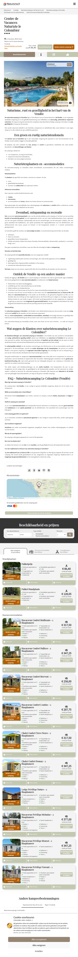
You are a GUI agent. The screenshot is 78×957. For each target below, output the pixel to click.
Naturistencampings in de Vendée (14, 910)
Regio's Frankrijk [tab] (50, 905)
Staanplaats (39, 534)
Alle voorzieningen (13, 475)
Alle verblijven (15, 551)
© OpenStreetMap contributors (15, 498)
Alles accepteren (39, 939)
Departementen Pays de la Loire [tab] (32, 905)
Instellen (39, 951)
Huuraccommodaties (42, 536)
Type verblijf (37, 531)
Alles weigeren (39, 945)
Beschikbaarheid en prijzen (66, 575)
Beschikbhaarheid (45, 47)
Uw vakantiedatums (13, 531)
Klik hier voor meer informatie (22, 933)
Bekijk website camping (63, 47)
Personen (59, 531)
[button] (39, 485)
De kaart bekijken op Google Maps (13, 47)
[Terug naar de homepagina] (11, 4)
